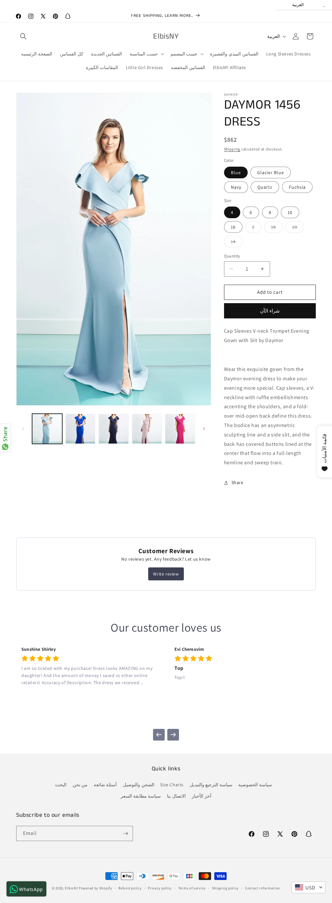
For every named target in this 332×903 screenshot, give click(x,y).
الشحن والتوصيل (138, 785)
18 (277, 228)
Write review (166, 574)
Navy (236, 187)
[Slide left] (23, 429)
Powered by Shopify (95, 888)
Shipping (232, 149)
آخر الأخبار (201, 796)
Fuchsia (297, 187)
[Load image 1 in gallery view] (47, 429)
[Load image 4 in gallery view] (147, 429)
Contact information (262, 888)
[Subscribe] (125, 833)
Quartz (264, 187)
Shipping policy (225, 888)
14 (237, 242)
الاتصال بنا (176, 796)
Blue (236, 172)
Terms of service (192, 888)
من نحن (80, 785)
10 (290, 212)
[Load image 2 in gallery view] (80, 429)
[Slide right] (204, 429)
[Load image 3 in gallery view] (114, 429)
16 (233, 227)
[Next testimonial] (173, 735)
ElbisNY (71, 888)
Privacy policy (160, 888)
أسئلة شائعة (105, 785)
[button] (23, 36)
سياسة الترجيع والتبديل (211, 785)
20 (298, 228)
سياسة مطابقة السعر (141, 796)
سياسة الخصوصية (255, 785)
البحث (60, 785)
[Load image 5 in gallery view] (180, 429)
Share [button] (237, 482)
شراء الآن (270, 311)
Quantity (232, 256)
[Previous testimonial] (159, 735)
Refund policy (129, 888)
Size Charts (172, 785)
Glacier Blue (270, 172)
